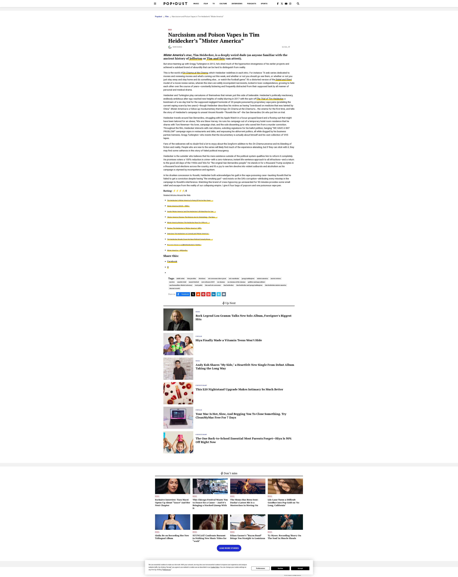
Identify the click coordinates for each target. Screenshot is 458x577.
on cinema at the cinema (236, 282)
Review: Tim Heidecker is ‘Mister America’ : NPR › (184, 228)
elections (202, 278)
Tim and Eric (215, 58)
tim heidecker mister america (275, 285)
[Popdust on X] (282, 3)
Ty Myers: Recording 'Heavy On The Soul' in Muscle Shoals (284, 537)
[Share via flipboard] (208, 294)
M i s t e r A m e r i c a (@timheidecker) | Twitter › (184, 245)
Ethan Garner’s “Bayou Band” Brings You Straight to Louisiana (247, 537)
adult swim (180, 278)
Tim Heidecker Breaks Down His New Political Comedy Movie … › (190, 239)
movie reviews (276, 278)
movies (171, 282)
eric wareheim (234, 278)
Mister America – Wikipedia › (177, 250)
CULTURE (223, 4)
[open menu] (155, 3)
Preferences (260, 568)
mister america (262, 278)
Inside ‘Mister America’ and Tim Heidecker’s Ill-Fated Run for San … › (191, 211)
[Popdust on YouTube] (286, 3)
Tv (214, 4)
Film (206, 4)
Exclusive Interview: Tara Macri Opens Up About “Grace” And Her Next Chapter (172, 502)
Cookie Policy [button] (215, 567)
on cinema (221, 282)
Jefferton (195, 58)
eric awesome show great (217, 278)
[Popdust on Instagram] (290, 3)
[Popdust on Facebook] (278, 3)
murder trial (181, 282)
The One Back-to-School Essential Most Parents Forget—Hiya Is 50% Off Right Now (243, 440)
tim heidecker (229, 285)
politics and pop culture (256, 282)
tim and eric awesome (213, 285)
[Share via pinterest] (203, 294)
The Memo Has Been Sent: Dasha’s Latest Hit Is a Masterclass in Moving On (244, 502)
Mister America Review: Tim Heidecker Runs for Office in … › (188, 223)
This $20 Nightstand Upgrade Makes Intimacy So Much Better (239, 389)
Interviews (237, 4)
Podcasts (251, 4)
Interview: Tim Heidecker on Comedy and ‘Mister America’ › (188, 234)
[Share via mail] (224, 294)
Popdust (158, 17)
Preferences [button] (167, 570)
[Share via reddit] (198, 294)
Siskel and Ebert (283, 79)
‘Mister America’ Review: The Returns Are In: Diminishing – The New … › (192, 217)
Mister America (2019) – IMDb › (178, 206)
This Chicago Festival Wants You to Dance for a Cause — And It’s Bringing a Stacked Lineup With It (210, 503)
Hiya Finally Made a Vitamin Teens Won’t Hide (229, 340)
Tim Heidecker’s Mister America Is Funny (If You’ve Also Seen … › (190, 200)
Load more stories (229, 548)
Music (196, 4)
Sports (264, 4)
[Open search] (298, 3)
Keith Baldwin (177, 47)
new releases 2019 (208, 282)
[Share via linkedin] (213, 294)
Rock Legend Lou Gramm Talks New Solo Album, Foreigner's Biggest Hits (243, 317)
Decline (280, 568)
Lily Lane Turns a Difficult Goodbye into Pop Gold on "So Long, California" (283, 502)
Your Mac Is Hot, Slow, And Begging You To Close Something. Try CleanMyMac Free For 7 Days (241, 415)
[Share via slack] (219, 294)
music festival (194, 282)
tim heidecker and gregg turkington (249, 285)
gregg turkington (248, 278)
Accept (300, 568)
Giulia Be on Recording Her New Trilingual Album (172, 537)
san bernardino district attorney (180, 285)
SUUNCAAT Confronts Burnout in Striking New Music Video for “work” (209, 538)
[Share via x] (193, 294)
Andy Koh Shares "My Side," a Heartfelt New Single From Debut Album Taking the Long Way (245, 366)
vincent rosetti (174, 288)
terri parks (198, 285)
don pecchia (191, 278)
